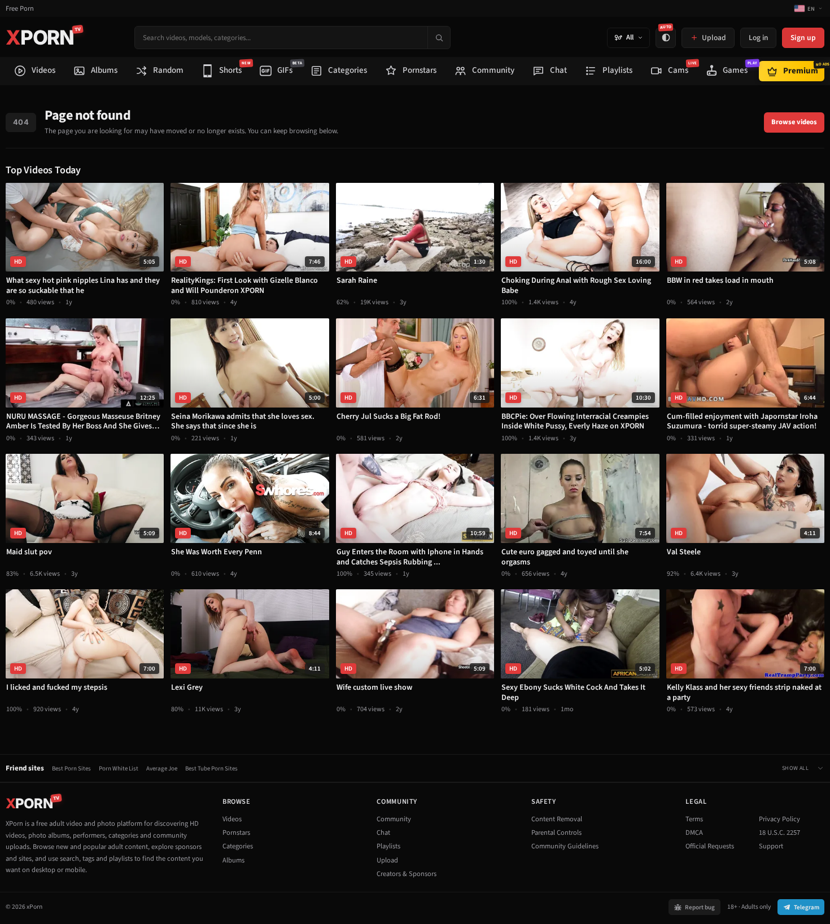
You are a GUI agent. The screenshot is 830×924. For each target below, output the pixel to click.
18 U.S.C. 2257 (779, 832)
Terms (694, 819)
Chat (383, 832)
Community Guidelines (565, 846)
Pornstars (236, 832)
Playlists (388, 846)
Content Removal (556, 819)
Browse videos (794, 122)
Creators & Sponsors (406, 874)
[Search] (438, 38)
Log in (758, 37)
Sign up (803, 37)
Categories (237, 846)
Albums (233, 860)
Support (771, 846)
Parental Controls (556, 832)
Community (394, 819)
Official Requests (709, 846)
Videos (232, 819)
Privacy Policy (779, 819)
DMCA (694, 832)
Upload (387, 860)
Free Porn (20, 8)
